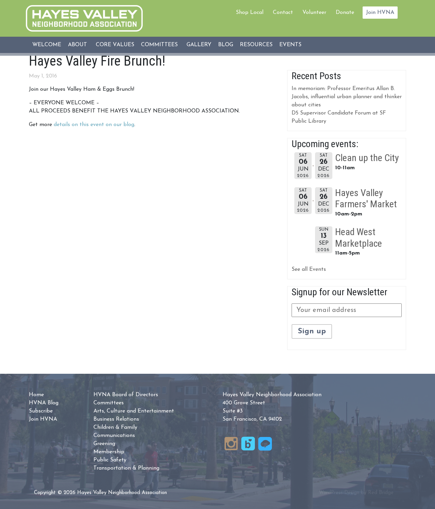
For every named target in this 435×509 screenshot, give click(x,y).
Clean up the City (367, 157)
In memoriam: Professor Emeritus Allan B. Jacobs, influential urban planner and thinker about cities (347, 97)
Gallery (199, 45)
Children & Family (115, 427)
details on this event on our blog (94, 124)
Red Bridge (381, 492)
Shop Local (249, 12)
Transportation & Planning (126, 468)
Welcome (46, 45)
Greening (104, 443)
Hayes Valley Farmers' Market (366, 198)
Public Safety (109, 460)
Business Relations (116, 419)
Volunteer (314, 12)
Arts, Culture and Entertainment (133, 411)
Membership (108, 452)
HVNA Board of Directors (125, 395)
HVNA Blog (43, 403)
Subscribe (41, 411)
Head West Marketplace (358, 237)
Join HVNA (380, 12)
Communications (114, 435)
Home (36, 395)
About (77, 45)
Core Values (115, 45)
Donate (345, 12)
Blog (225, 45)
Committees (159, 45)
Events (290, 45)
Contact (283, 12)
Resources (256, 45)
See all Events (309, 269)
